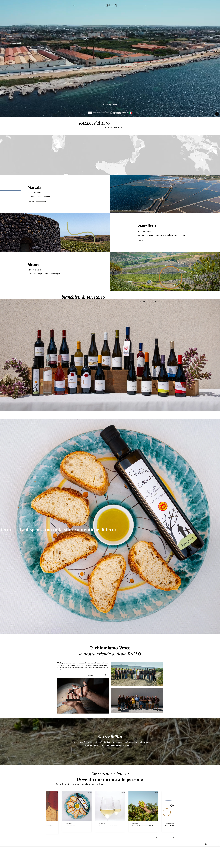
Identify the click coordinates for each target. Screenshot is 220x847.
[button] (160, 837)
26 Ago (56, 792)
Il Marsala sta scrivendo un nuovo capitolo (77, 827)
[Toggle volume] (217, 114)
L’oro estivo (103, 826)
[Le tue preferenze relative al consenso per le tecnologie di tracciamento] (217, 844)
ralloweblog (69, 823)
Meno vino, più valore (141, 826)
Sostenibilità (110, 737)
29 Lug (123, 792)
